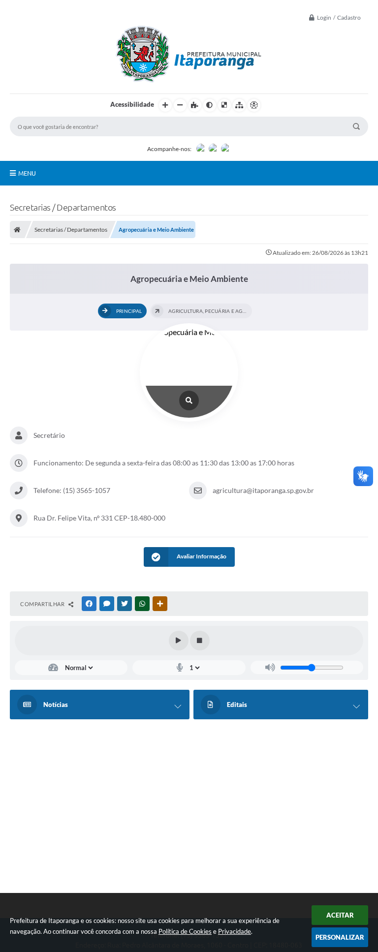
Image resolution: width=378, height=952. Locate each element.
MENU (27, 173)
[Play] (179, 640)
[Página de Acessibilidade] (254, 105)
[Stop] (200, 640)
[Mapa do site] (239, 105)
